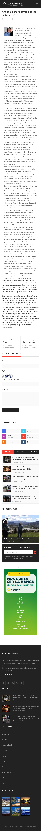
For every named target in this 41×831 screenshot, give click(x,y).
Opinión (4, 767)
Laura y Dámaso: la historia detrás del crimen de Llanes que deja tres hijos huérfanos (25, 498)
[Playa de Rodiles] (15, 801)
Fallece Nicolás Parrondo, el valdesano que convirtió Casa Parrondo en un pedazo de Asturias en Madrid (26, 708)
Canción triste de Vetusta (9, 341)
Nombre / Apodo (7, 361)
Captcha (4, 371)
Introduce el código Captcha (11, 379)
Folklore (4, 783)
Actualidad (5, 734)
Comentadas (33, 451)
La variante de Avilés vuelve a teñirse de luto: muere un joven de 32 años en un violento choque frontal (25, 479)
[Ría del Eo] (15, 811)
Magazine (5, 756)
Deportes (5, 739)
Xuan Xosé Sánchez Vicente (23, 19)
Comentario (6, 389)
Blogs (4, 761)
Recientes (20, 451)
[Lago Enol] (25, 801)
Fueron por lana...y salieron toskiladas (28, 341)
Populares (8, 451)
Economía (5, 750)
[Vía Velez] (6, 811)
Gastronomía (6, 772)
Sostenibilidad (7, 745)
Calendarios (6, 778)
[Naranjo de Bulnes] (6, 801)
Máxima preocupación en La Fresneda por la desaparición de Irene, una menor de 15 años (25, 488)
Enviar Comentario (11, 410)
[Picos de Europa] (25, 811)
